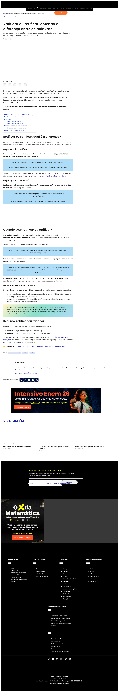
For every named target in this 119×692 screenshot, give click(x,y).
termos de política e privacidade (58, 484)
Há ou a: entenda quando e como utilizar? (90, 446)
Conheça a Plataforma (18, 573)
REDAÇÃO (36, 8)
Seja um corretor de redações (60, 651)
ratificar (25, 353)
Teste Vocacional (16, 577)
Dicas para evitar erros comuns (16, 128)
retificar (32, 353)
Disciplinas (66, 569)
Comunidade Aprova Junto (19, 579)
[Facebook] (61, 659)
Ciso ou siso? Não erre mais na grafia (17, 446)
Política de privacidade (58, 644)
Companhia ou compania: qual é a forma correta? (53, 447)
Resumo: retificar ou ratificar (14, 130)
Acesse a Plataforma (18, 575)
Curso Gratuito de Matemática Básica (61, 624)
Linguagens (67, 586)
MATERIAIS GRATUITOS (72, 8)
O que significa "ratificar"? (15, 123)
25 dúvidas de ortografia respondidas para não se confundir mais (40, 346)
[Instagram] (57, 659)
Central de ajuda (56, 639)
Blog (12, 568)
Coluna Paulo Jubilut (58, 621)
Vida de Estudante (42, 576)
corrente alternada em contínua (53, 176)
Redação (65, 599)
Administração (94, 576)
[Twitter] (66, 659)
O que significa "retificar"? (15, 121)
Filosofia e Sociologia (70, 579)
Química (65, 576)
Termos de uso (55, 641)
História (65, 584)
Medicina (93, 569)
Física (65, 574)
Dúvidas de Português (10, 17)
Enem (38, 569)
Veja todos (93, 581)
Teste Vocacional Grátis (59, 616)
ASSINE (61, 13)
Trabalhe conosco (56, 649)
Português (66, 594)
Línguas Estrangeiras (70, 589)
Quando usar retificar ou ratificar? (15, 126)
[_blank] (70, 659)
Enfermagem (94, 574)
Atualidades (40, 574)
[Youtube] (53, 659)
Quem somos (55, 646)
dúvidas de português (14, 353)
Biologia (65, 571)
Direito (92, 571)
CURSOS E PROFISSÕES (58, 8)
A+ (20, 85)
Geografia (66, 581)
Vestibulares (40, 571)
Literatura (66, 591)
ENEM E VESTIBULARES (45, 8)
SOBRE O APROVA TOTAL (86, 8)
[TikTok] (48, 659)
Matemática (67, 596)
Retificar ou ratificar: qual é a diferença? (14, 118)
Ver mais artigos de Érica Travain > (26, 373)
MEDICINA (29, 8)
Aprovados (14, 570)
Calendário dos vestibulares (60, 618)
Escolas (13, 582)
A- (15, 85)
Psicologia (93, 579)
